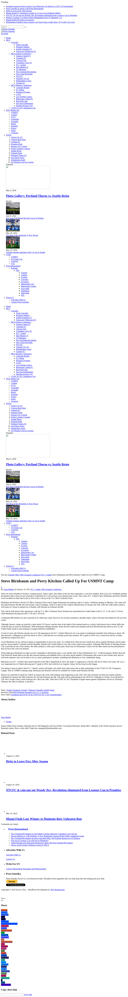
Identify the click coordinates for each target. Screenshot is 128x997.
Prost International (13, 266)
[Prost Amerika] (8, 29)
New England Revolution (26, 72)
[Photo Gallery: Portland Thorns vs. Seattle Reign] (28, 188)
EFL (23, 295)
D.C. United (21, 65)
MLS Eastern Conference (21, 54)
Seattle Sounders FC (24, 49)
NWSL (9, 135)
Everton (24, 277)
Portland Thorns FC (19, 155)
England (14, 126)
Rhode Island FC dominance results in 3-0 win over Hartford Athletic (33, 13)
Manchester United (28, 286)
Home (8, 38)
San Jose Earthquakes (24, 103)
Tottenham (25, 291)
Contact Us (10, 859)
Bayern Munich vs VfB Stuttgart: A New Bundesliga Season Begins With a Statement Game (47, 836)
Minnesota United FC (24, 99)
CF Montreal (21, 69)
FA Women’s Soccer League (22, 162)
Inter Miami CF (22, 67)
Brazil (13, 124)
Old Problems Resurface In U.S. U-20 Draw (31, 692)
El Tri (13, 117)
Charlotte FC (21, 58)
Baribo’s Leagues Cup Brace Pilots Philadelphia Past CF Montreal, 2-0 (34, 18)
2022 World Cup (12, 110)
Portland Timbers (23, 47)
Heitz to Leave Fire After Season (19, 11)
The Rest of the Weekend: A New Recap (22, 235)
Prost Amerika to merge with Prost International (25, 9)
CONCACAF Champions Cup (23, 108)
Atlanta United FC (23, 56)
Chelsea (24, 275)
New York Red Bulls (24, 74)
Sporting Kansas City (24, 106)
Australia (14, 121)
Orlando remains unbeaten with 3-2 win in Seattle (25, 252)
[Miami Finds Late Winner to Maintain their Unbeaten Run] (19, 811)
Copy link (28, 994)
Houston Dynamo (23, 92)
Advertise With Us (18, 300)
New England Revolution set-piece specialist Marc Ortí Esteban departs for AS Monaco (45, 838)
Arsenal (24, 273)
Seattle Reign (16, 151)
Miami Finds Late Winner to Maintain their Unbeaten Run (44, 818)
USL (13, 264)
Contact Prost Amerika (20, 302)
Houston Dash (16, 144)
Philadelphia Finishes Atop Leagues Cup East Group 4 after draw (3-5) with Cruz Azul (40, 22)
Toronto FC (20, 83)
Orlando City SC (22, 78)
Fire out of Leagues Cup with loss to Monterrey (29, 841)
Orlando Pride (16, 153)
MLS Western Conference (21, 85)
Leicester (24, 279)
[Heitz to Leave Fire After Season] (19, 754)
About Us (10, 298)
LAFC (18, 94)
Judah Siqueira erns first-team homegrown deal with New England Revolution (42, 843)
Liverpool (25, 282)
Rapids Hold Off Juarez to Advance (20, 20)
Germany (14, 133)
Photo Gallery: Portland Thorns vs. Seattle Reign (37, 195)
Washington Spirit (18, 160)
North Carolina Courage (20, 149)
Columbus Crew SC (24, 63)
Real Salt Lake (22, 101)
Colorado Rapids (22, 88)
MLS (8, 40)
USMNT (14, 112)
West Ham (25, 293)
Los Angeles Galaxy (24, 97)
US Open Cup (16, 259)
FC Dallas (20, 90)
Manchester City (27, 284)
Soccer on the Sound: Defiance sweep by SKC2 (30, 845)
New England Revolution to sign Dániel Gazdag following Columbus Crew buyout (44, 834)
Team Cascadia (22, 45)
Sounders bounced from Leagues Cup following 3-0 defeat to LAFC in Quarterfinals (39, 6)
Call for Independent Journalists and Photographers (26, 869)
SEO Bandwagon (58, 890)
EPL (18, 270)
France (13, 128)
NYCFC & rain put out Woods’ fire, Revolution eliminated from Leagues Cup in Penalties (41, 15)
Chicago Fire (21, 60)
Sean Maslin (9, 589)
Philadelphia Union (23, 81)
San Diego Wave (17, 158)
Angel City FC (17, 137)
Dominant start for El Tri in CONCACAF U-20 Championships (36, 695)
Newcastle (25, 288)
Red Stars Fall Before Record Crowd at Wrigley (25, 218)
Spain (13, 130)
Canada (14, 115)
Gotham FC (15, 142)
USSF (8, 255)
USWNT (14, 261)
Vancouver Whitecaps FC (26, 51)
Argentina (15, 119)
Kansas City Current (19, 146)
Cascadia (14, 42)
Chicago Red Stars (18, 140)
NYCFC (19, 76)
